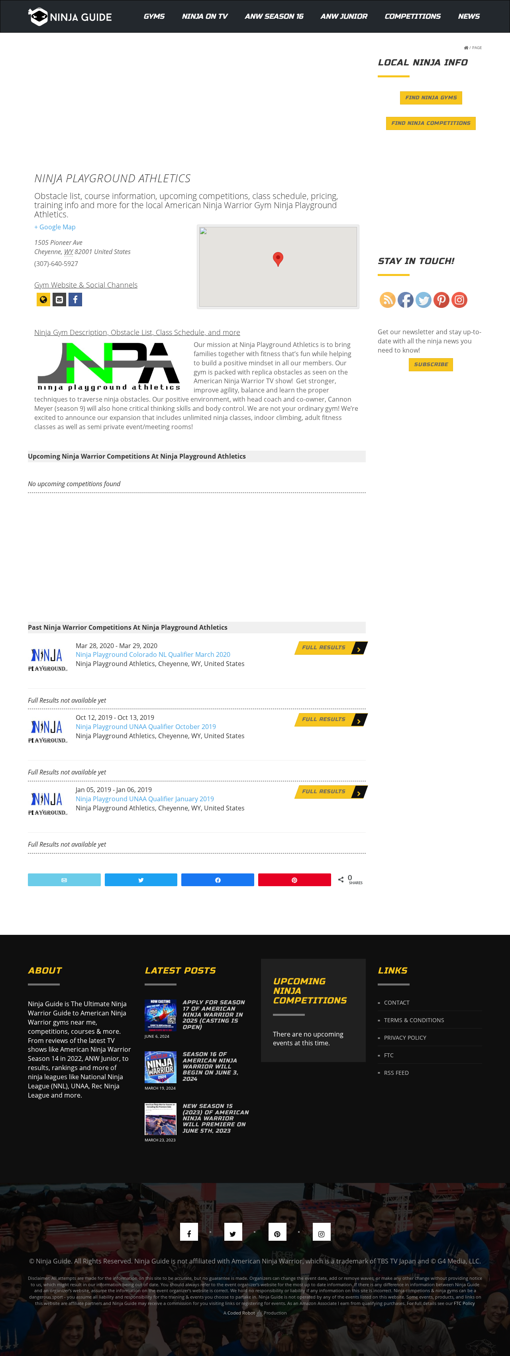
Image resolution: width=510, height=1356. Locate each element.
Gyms (153, 16)
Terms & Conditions (414, 1020)
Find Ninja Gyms (431, 98)
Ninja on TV (204, 16)
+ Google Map (55, 227)
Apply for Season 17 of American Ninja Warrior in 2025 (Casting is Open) (213, 1015)
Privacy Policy (405, 1037)
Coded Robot (242, 1313)
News (468, 16)
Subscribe (431, 364)
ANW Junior (343, 16)
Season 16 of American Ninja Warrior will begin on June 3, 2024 (210, 1066)
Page (477, 47)
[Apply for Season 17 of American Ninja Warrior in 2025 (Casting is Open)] (161, 1015)
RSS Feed (396, 1072)
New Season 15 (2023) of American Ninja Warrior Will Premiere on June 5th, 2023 (215, 1118)
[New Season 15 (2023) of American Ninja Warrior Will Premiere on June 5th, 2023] (161, 1119)
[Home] (70, 16)
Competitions (412, 16)
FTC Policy (464, 1303)
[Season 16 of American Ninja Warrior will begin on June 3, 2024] (161, 1067)
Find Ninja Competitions (431, 123)
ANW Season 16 (274, 16)
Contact (397, 1002)
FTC (389, 1055)
